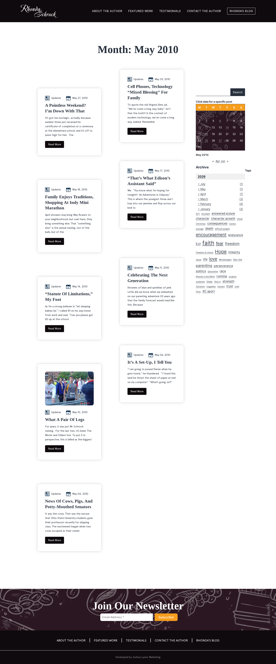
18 (206, 134)
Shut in (217, 281)
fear (219, 243)
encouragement (211, 234)
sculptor (233, 276)
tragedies (211, 286)
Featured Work (140, 11)
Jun (223, 161)
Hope (221, 251)
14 (227, 127)
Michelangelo (225, 259)
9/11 (198, 214)
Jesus (198, 259)
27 (220, 140)
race (223, 271)
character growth (223, 218)
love (213, 258)
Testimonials (170, 11)
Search (238, 92)
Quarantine (213, 271)
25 (206, 140)
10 (199, 127)
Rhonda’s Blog (241, 11)
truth (237, 286)
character (202, 218)
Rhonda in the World (205, 276)
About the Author (107, 11)
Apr (218, 161)
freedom (232, 243)
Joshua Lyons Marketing (146, 657)
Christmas (201, 224)
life (205, 259)
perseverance (223, 266)
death (209, 228)
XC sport (208, 291)
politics (201, 271)
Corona (232, 224)
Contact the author (204, 11)
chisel (240, 219)
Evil (198, 244)
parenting (204, 265)
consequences (217, 223)
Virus (198, 291)
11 (206, 127)
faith (208, 243)
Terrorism (200, 286)
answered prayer (223, 213)
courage (200, 229)
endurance (235, 235)
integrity (234, 252)
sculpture (200, 281)
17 (199, 134)
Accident (205, 214)
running (221, 276)
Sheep (210, 281)
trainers (221, 286)
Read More (54, 144)
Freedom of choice (204, 252)
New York (237, 259)
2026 (202, 176)
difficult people (222, 229)
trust (229, 286)
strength (228, 281)
